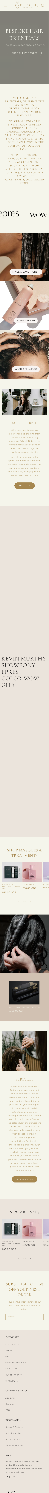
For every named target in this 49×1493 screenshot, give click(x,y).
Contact (9, 1404)
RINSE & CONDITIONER (25, 272)
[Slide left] (19, 901)
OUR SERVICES (24, 1179)
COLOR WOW (12, 1344)
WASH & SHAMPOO (26, 369)
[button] (5, 5)
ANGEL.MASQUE (28, 884)
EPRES (8, 1350)
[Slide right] (30, 901)
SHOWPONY (11, 1381)
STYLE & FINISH (26, 320)
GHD (7, 1356)
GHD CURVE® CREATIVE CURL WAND (24, 1007)
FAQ (7, 1410)
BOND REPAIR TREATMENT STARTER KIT (11, 887)
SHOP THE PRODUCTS (24, 53)
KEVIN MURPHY (13, 1375)
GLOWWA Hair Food (16, 1362)
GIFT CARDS (11, 1369)
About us (10, 1398)
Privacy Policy (12, 1439)
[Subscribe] (40, 1317)
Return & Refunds (14, 1427)
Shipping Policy (13, 1433)
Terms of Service (14, 1445)
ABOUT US (25, 485)
